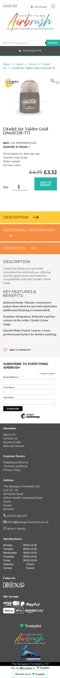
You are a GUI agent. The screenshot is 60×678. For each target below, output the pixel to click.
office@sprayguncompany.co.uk (27, 522)
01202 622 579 (32, 50)
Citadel (32, 64)
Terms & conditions (15, 466)
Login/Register (40, 7)
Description (16, 217)
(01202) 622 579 (16, 515)
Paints (19, 64)
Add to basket (45, 184)
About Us (9, 434)
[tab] (30, 217)
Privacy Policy (12, 470)
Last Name (8, 397)
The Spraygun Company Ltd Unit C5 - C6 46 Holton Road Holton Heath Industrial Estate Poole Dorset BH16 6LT (23, 498)
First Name (8, 387)
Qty (5, 187)
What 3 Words (15, 528)
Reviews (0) (14, 248)
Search (53, 42)
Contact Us (10, 438)
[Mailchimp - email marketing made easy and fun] (30, 418)
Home (6, 64)
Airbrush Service (13, 446)
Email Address (11, 377)
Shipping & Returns (15, 462)
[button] (57, 82)
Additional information (29, 230)
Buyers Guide (12, 442)
